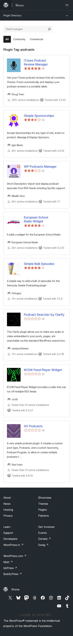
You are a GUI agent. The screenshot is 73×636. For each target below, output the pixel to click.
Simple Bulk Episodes (39, 264)
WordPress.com (14, 556)
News (7, 503)
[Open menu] (67, 5)
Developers (10, 538)
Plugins (42, 509)
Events (42, 533)
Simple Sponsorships (39, 115)
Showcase (44, 497)
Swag (43, 545)
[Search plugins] (49, 29)
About (7, 497)
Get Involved (46, 527)
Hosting (8, 509)
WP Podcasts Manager (40, 166)
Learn (6, 527)
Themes (43, 503)
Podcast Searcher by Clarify (44, 314)
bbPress (10, 568)
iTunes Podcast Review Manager (36, 62)
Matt (8, 562)
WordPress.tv (13, 545)
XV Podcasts (33, 426)
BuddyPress (12, 574)
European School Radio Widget (36, 219)
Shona (15, 589)
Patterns (43, 515)
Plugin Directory (12, 15)
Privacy (8, 515)
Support (8, 533)
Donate (44, 538)
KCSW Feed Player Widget (43, 370)
